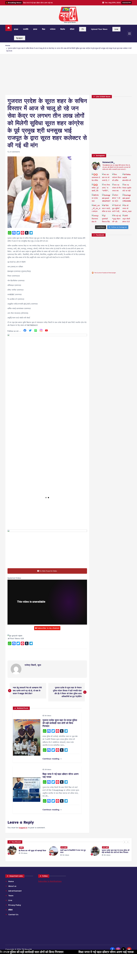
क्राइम (16, 29)
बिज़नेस (62, 29)
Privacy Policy (14, 905)
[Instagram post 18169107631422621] (106, 198)
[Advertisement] (68, 74)
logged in (23, 828)
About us (12, 886)
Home (7, 45)
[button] (124, 842)
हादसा (35, 29)
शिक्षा (43, 29)
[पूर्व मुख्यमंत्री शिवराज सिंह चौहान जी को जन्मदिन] (106, 219)
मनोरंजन (52, 29)
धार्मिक (21, 847)
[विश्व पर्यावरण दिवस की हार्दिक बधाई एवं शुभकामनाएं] (116, 177)
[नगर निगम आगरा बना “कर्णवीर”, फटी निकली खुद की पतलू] (106, 188)
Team (10, 896)
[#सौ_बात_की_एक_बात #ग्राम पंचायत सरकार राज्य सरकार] (96, 208)
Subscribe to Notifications (50, 881)
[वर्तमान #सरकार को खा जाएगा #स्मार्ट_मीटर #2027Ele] (116, 198)
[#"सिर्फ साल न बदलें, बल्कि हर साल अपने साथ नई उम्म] (106, 208)
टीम (82, 29)
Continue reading (51, 759)
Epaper (19, 38)
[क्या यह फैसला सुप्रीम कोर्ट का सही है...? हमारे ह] (127, 188)
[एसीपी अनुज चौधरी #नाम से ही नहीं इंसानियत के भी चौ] (127, 219)
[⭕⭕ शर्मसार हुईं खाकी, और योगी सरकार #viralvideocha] (96, 188)
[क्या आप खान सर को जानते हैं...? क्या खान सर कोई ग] (106, 177)
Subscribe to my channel (48, 628)
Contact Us (13, 914)
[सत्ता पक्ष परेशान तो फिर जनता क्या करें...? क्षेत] (116, 188)
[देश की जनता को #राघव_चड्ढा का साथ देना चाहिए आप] (127, 208)
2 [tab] (48, 497)
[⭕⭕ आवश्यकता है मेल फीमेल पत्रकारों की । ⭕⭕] (96, 177)
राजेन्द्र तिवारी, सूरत (33, 665)
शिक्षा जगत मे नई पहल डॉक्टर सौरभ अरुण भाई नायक (68, 952)
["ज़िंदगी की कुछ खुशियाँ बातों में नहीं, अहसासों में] (116, 208)
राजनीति (25, 29)
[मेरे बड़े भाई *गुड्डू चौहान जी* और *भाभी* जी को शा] (116, 219)
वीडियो (72, 29)
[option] (26, 850)
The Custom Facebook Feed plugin (105, 272)
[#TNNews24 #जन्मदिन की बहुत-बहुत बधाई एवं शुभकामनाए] (127, 177)
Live (116, 29)
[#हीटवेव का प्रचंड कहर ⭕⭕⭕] (96, 198)
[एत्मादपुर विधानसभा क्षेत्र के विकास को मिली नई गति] (96, 219)
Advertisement (15, 891)
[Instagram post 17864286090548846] (127, 198)
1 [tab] (46, 497)
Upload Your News (99, 29)
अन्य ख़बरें (64, 847)
